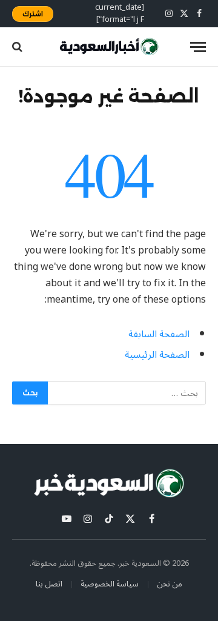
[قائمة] (198, 47)
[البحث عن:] (126, 392)
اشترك (32, 14)
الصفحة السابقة (159, 334)
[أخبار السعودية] (109, 47)
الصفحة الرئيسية (157, 354)
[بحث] (18, 47)
